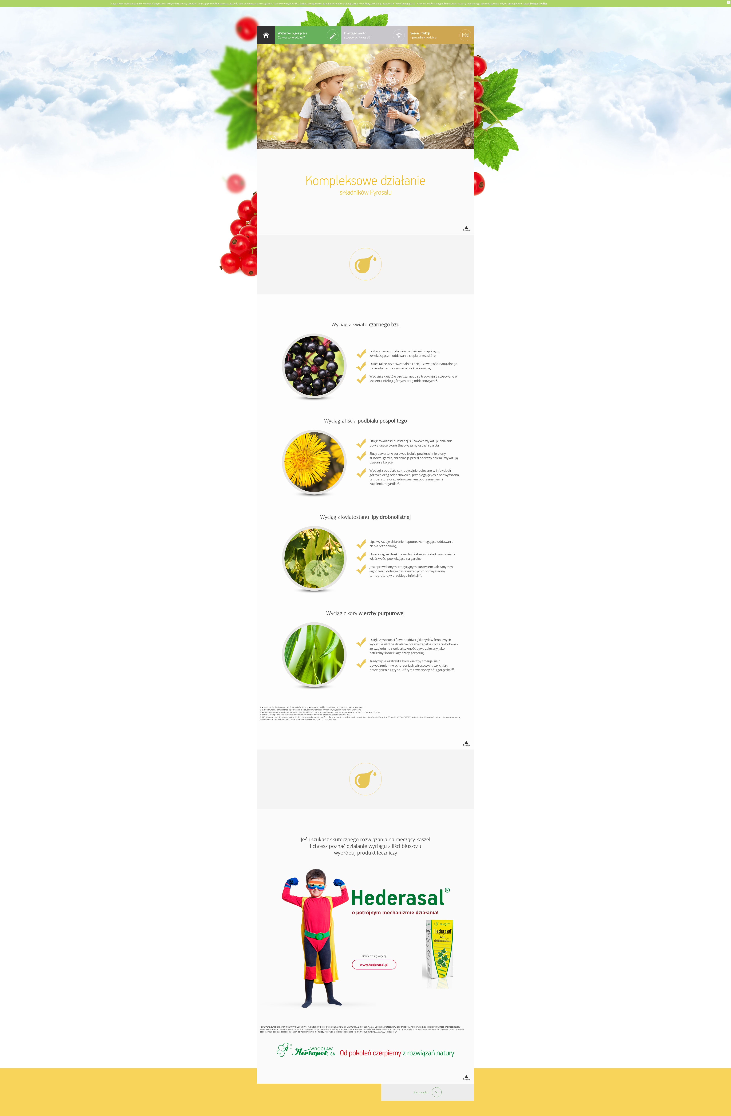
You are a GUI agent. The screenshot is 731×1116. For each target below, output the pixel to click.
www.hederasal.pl (374, 964)
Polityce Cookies (538, 3)
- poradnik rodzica (423, 35)
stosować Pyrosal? (357, 35)
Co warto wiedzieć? (292, 35)
